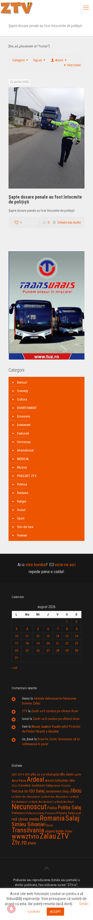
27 (48, 650)
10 (16, 636)
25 (27, 650)
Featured (23, 433)
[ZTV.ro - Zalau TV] (16, 7)
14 (57, 636)
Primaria (50, 813)
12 (38, 636)
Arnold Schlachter (56, 780)
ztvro (31, 843)
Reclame (22, 493)
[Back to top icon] (46, 868)
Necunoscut (29, 806)
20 (48, 643)
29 (66, 650)
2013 (14, 774)
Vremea (22, 535)
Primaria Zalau (65, 813)
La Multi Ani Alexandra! (26, 796)
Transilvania (28, 830)
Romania (52, 818)
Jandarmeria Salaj (56, 791)
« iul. (15, 668)
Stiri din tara (25, 527)
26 (38, 650)
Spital (49, 825)
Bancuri (22, 382)
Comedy (22, 391)
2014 (21, 774)
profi (78, 813)
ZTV (24, 711)
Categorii (18, 60)
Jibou (75, 790)
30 (76, 650)
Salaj (72, 818)
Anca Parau (19, 780)
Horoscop (23, 442)
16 (76, 636)
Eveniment (23, 425)
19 (38, 643)
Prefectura (18, 813)
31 (16, 658)
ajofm (77, 774)
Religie (21, 501)
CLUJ (15, 785)
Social (21, 510)
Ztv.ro (19, 842)
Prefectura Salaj (35, 813)
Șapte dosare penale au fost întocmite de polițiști (45, 199)
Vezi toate (74, 65)
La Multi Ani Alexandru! (54, 796)
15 (66, 636)
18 (27, 643)
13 (48, 636)
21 (57, 643)
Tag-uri (37, 60)
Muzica (22, 467)
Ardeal (35, 779)
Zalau (48, 836)
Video (68, 831)
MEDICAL (23, 459)
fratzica (17, 791)
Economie (23, 416)
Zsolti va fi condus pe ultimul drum (54, 711)
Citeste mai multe (69, 222)
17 (16, 643)
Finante (66, 785)
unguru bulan (54, 831)
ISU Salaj (36, 791)
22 (66, 643)
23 (76, 643)
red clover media (25, 819)
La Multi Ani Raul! (63, 802)
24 (16, 650)
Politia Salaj (69, 807)
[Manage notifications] (11, 909)
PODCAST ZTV (26, 476)
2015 (27, 774)
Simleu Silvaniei (28, 824)
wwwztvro (25, 836)
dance (56, 785)
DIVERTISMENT (27, 408)
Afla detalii (67, 774)
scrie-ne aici (65, 564)
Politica (22, 484)
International (25, 450)
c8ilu (72, 780)
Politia (52, 808)
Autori (59, 60)
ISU (26, 791)
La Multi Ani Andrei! (40, 802)
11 (27, 636)
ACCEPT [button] (55, 912)
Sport (21, 518)
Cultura (22, 399)
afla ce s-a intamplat (44, 774)
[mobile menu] (86, 7)
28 (57, 650)
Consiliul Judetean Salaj (35, 785)
